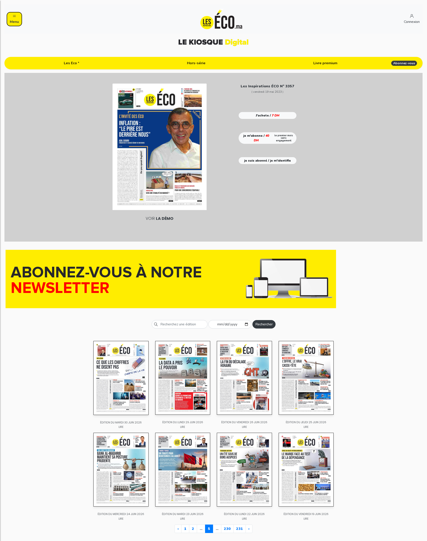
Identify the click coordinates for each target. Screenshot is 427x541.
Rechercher (264, 324)
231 (239, 528)
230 (227, 528)
